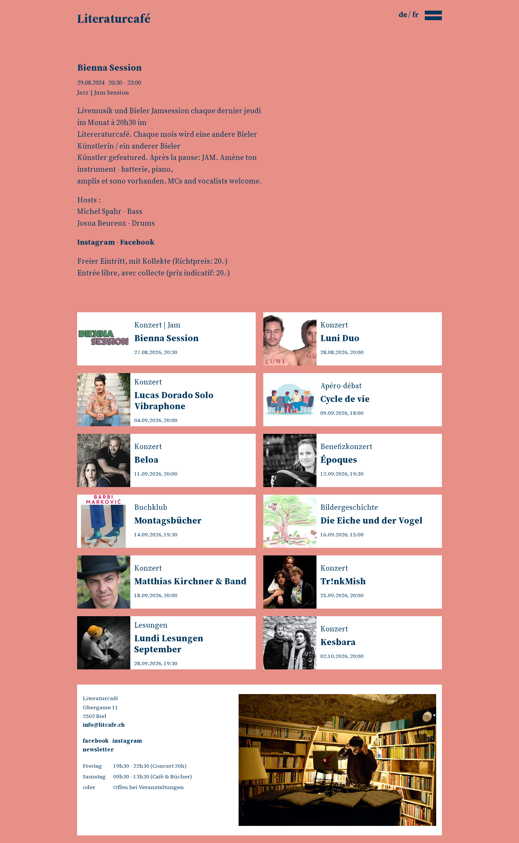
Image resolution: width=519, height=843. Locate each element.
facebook (96, 741)
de (404, 14)
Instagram (96, 242)
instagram (127, 741)
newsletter (98, 749)
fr (415, 14)
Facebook (137, 242)
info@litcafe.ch (104, 725)
